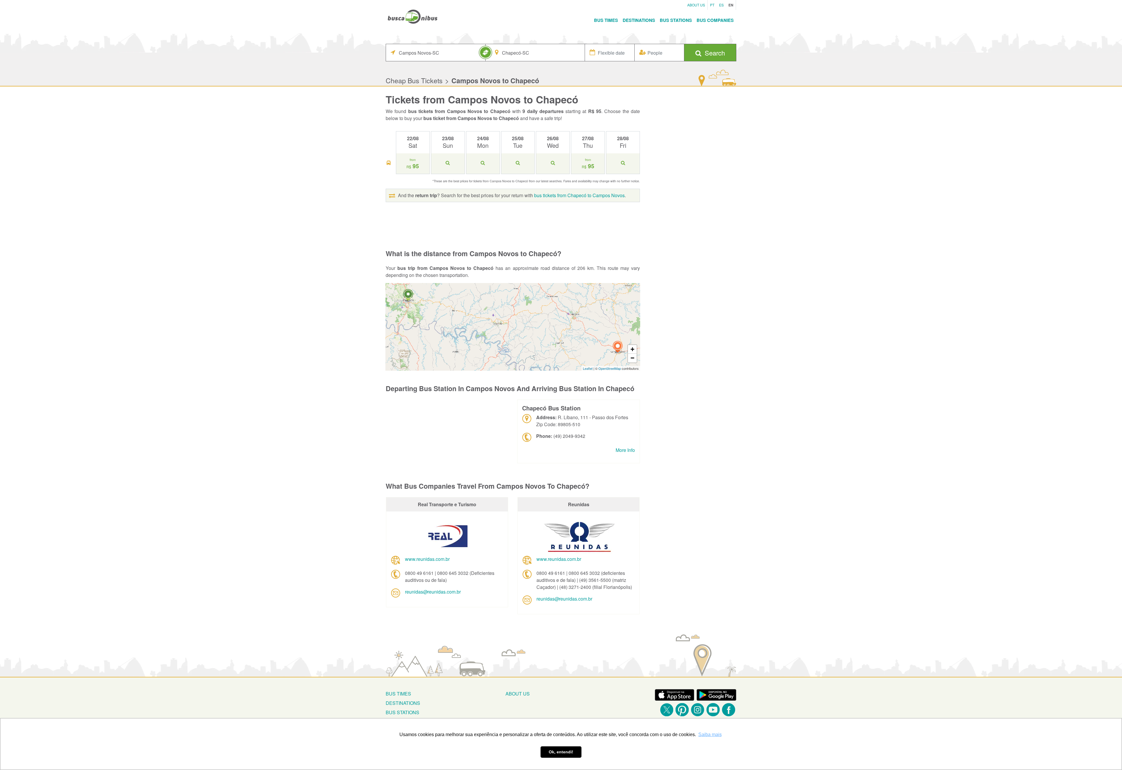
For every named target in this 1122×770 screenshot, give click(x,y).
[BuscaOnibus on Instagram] (697, 709)
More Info (625, 450)
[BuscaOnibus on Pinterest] (682, 709)
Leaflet (588, 368)
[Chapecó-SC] (408, 295)
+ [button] (632, 349)
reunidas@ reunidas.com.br (433, 591)
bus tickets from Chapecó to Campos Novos (579, 195)
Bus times (398, 693)
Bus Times (606, 20)
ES (721, 4)
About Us (696, 4)
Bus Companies (715, 20)
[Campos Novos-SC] (618, 347)
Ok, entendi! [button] (561, 752)
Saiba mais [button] (710, 734)
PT (712, 4)
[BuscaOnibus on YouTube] (713, 709)
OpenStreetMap (609, 368)
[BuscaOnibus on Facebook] (728, 709)
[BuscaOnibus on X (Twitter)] (666, 709)
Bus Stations (676, 20)
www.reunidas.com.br (427, 559)
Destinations (639, 20)
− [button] (632, 358)
